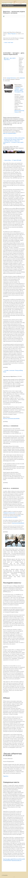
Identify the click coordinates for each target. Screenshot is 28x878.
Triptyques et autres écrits (9, 512)
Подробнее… (6, 776)
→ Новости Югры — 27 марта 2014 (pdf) (12, 160)
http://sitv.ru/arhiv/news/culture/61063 (11, 418)
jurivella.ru (6, 875)
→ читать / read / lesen (8, 42)
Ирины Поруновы (12, 33)
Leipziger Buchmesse (11, 77)
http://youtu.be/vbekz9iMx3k (18, 523)
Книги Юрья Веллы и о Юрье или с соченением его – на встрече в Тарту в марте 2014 (13, 142)
